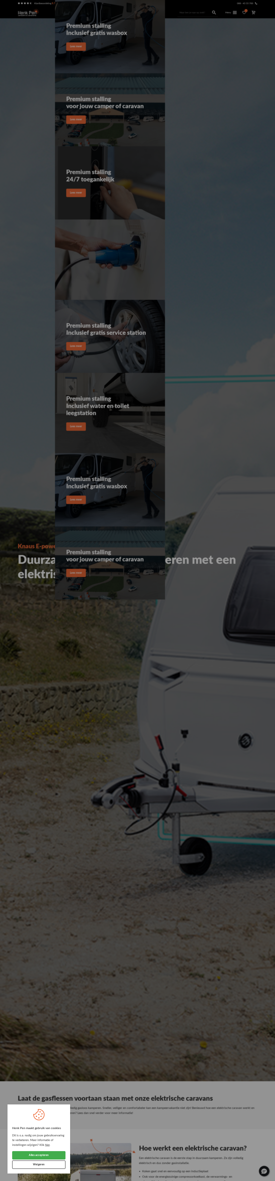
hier (47, 1145)
